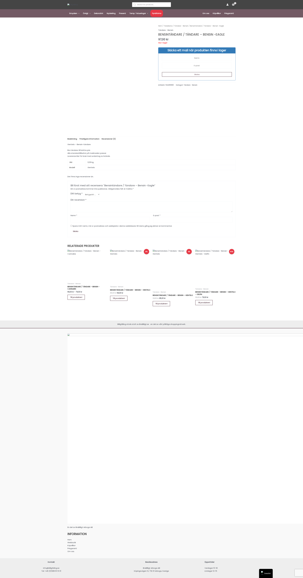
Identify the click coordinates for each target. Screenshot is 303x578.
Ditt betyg (76, 193)
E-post (156, 215)
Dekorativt (98, 13)
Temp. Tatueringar (137, 13)
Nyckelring (111, 13)
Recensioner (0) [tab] (109, 139)
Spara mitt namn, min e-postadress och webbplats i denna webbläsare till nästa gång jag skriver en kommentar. (122, 226)
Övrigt (85, 13)
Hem (160, 26)
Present (122, 13)
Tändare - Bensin (181, 26)
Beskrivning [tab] (72, 139)
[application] (78, 13)
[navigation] (266, 573)
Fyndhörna (156, 13)
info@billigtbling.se (51, 568)
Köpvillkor (217, 13)
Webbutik (71, 542)
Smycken (73, 13)
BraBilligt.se (144, 324)
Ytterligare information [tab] (89, 139)
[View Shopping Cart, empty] (233, 4)
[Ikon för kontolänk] (227, 5)
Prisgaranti (229, 13)
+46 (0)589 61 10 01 (53, 571)
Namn (74, 215)
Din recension (78, 199)
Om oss (206, 13)
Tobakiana (168, 26)
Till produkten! (76, 297)
